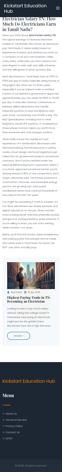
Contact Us (12, 432)
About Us (11, 414)
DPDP (9, 438)
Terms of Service (16, 420)
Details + (18, 335)
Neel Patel (16, 292)
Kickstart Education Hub (25, 8)
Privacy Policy (14, 426)
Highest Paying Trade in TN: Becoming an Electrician (28, 299)
